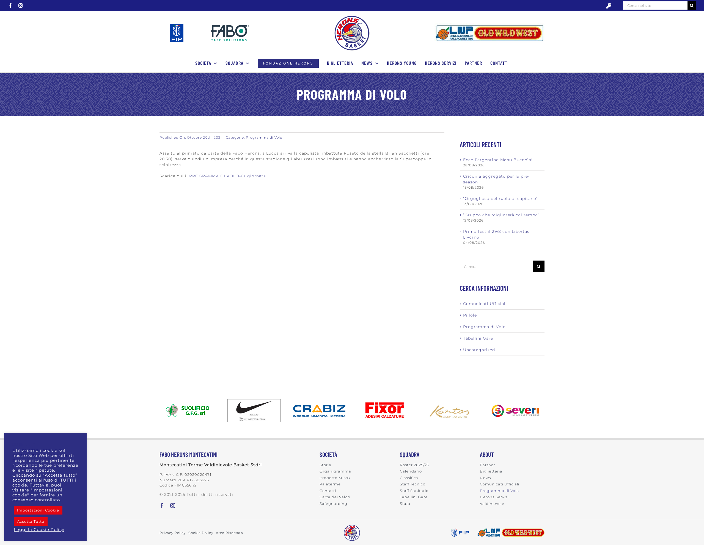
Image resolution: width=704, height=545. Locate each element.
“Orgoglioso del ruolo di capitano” (500, 198)
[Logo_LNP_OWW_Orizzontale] (489, 25)
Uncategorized (479, 349)
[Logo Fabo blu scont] (230, 26)
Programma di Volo (264, 137)
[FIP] (176, 25)
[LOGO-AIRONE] (352, 17)
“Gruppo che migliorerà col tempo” (501, 215)
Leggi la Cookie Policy (39, 529)
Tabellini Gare (478, 338)
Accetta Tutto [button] (30, 521)
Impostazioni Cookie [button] (38, 510)
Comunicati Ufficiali (485, 303)
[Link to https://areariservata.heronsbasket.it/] (608, 6)
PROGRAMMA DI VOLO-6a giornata (227, 176)
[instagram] (20, 5)
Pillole (470, 315)
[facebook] (10, 5)
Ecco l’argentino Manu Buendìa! (498, 159)
